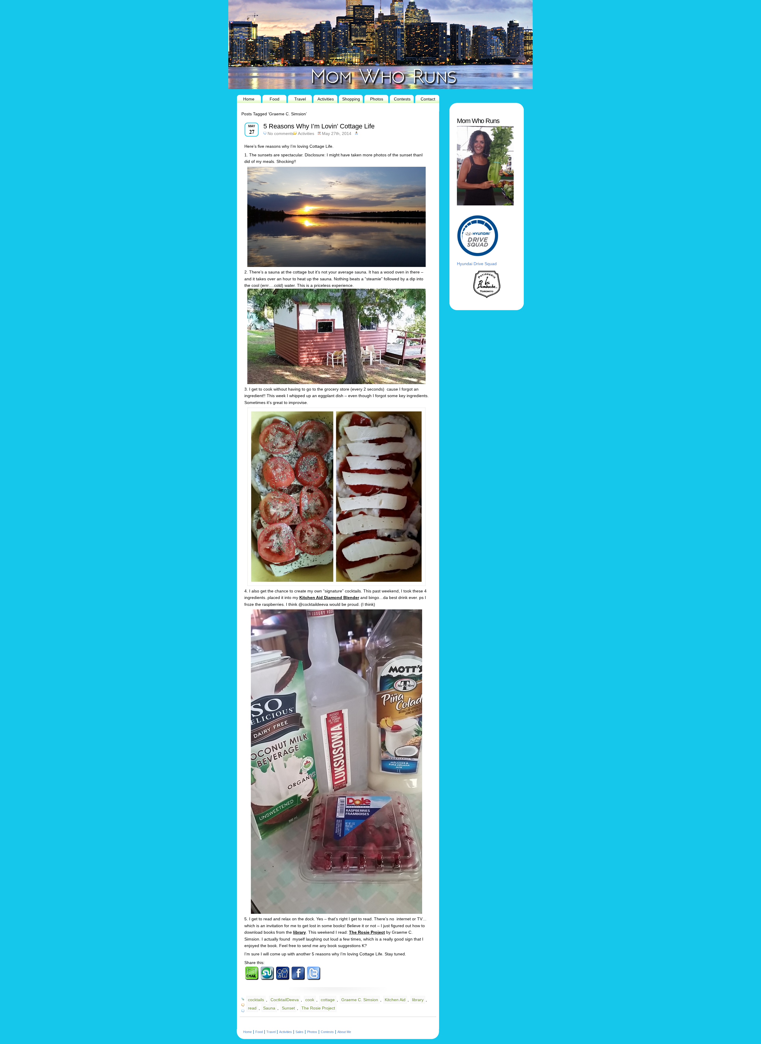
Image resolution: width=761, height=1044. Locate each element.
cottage (328, 999)
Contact (428, 99)
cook (309, 999)
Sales (299, 1032)
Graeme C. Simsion (359, 999)
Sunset (288, 1008)
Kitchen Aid (395, 999)
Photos (376, 99)
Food (274, 99)
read (252, 1008)
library (418, 999)
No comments (281, 133)
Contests (402, 99)
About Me (344, 1032)
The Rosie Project (318, 1008)
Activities (325, 99)
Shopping (351, 99)
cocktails (256, 999)
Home (248, 99)
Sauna (269, 1008)
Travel (300, 99)
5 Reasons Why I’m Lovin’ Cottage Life (319, 126)
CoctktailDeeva (285, 999)
